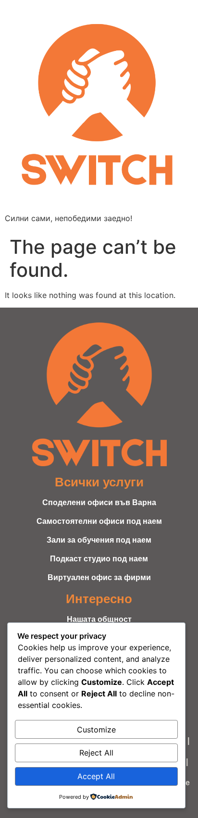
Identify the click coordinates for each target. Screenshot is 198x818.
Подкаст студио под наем (99, 559)
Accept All (96, 776)
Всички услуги (99, 482)
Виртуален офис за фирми (99, 577)
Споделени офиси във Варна (99, 502)
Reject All (96, 752)
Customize (96, 729)
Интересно (99, 599)
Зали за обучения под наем (99, 540)
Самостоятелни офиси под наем (99, 521)
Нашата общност (99, 619)
